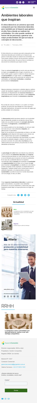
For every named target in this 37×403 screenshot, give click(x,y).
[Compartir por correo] (25, 195)
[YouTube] (29, 195)
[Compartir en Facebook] (18, 195)
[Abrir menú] (34, 7)
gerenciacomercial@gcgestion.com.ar (13, 364)
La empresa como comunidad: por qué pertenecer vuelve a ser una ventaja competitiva (23, 213)
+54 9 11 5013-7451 (19, 367)
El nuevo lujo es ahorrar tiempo (21, 225)
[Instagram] (22, 195)
